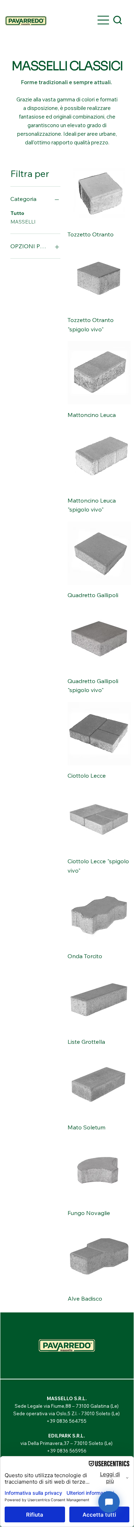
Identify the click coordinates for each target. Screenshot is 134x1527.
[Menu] (103, 20)
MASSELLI (22, 222)
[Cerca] (117, 20)
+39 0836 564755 (66, 1421)
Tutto (17, 213)
